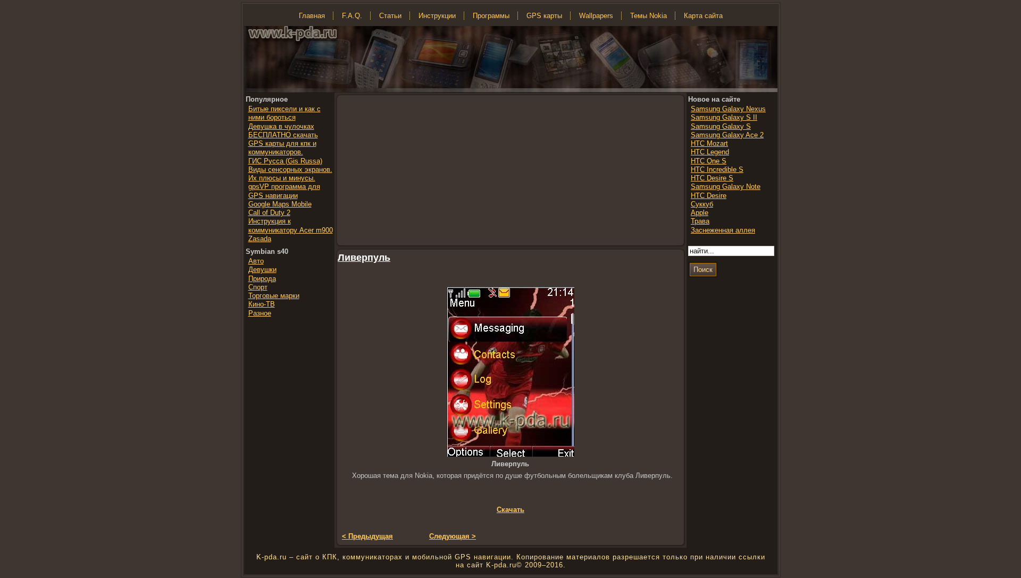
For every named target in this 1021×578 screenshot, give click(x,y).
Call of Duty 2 (269, 213)
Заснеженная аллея (723, 230)
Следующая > (452, 536)
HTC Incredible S (717, 170)
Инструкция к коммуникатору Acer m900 (290, 225)
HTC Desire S (712, 178)
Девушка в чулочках (281, 126)
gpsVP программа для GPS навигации (284, 191)
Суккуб (702, 204)
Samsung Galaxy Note (725, 187)
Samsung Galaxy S (721, 126)
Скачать (510, 510)
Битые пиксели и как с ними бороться (284, 113)
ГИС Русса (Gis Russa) (285, 161)
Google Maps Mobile (280, 204)
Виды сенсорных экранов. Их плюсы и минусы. (290, 174)
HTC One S (708, 161)
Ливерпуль (364, 257)
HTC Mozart (709, 143)
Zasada (259, 239)
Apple (699, 213)
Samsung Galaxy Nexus (728, 109)
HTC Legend (710, 152)
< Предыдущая (367, 536)
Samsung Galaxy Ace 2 (727, 135)
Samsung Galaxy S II (724, 117)
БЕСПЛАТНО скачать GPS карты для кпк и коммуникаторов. (283, 143)
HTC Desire (708, 196)
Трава (700, 221)
